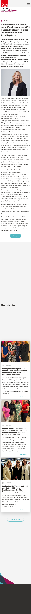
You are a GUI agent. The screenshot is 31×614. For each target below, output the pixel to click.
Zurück (15, 236)
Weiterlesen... (24, 397)
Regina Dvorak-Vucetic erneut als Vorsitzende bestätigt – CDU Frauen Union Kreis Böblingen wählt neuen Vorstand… (14, 431)
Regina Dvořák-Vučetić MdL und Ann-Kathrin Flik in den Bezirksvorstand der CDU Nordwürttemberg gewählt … (15, 489)
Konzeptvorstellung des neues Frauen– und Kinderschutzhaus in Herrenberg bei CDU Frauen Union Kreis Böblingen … (14, 371)
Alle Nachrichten (15, 519)
